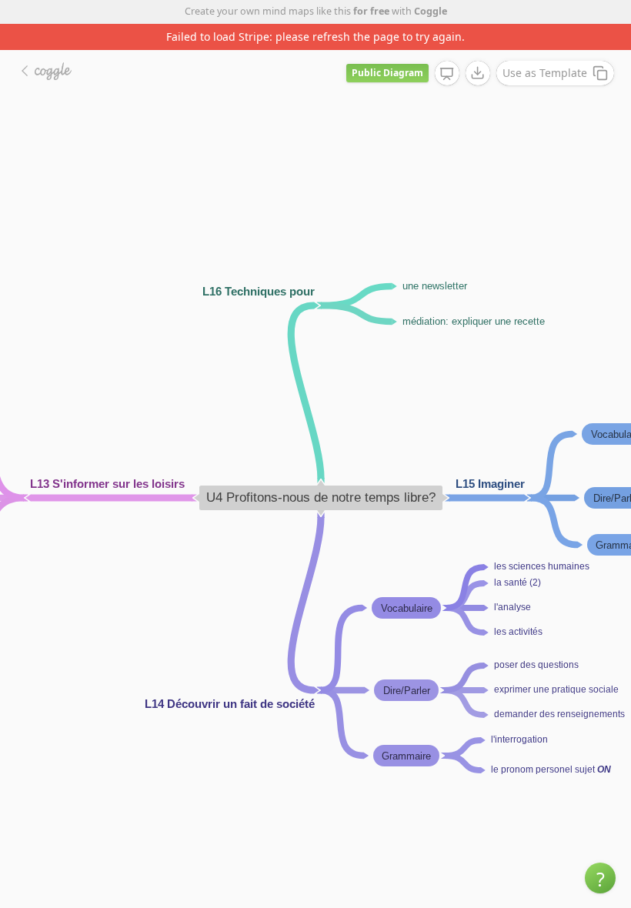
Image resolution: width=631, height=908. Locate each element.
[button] (600, 878)
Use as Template (544, 72)
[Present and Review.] (447, 74)
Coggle (430, 11)
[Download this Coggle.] (478, 73)
